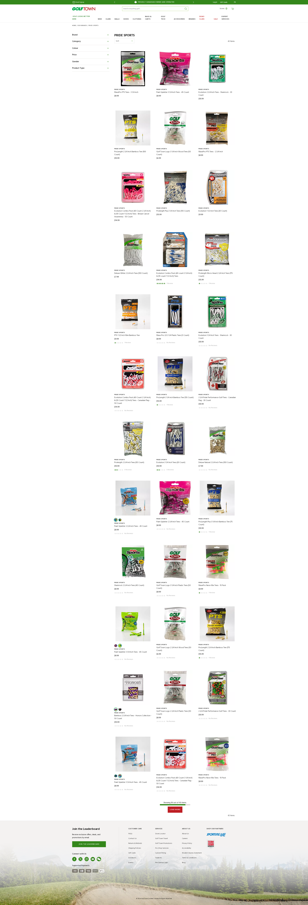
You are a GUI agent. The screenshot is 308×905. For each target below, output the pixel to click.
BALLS (117, 19)
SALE (216, 19)
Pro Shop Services (162, 848)
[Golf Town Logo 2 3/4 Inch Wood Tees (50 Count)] (175, 623)
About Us (185, 833)
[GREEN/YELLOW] (120, 646)
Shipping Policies (134, 848)
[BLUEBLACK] (120, 520)
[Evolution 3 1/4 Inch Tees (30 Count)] (175, 438)
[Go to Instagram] (86, 859)
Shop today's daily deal (154, 2)
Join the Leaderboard (89, 844)
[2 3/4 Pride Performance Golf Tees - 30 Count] (217, 687)
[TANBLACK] (120, 709)
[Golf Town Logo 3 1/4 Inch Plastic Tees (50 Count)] (175, 561)
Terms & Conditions (189, 857)
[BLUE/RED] (116, 646)
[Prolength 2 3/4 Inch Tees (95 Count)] (133, 438)
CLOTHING (137, 19)
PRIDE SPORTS (94, 25)
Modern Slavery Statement (192, 853)
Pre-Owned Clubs (161, 862)
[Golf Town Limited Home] (83, 9)
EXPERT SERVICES (225, 17)
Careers (185, 838)
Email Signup (79, 2)
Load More (175, 809)
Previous (114, 2)
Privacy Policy (187, 843)
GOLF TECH (163, 17)
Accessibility (186, 848)
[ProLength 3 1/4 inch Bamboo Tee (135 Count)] (175, 373)
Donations (132, 857)
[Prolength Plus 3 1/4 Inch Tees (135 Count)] (175, 187)
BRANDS (192, 19)
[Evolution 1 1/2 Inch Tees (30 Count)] (217, 187)
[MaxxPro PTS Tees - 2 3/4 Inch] (217, 128)
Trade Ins (158, 857)
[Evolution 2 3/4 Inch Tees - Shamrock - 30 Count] (217, 68)
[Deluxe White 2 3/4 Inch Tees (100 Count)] (133, 249)
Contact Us (132, 838)
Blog (183, 862)
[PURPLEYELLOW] (116, 709)
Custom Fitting (160, 853)
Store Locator (160, 833)
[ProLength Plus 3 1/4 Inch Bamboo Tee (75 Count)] (217, 498)
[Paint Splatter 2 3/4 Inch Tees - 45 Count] (133, 498)
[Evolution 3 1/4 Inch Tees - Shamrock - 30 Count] (217, 311)
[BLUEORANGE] (116, 520)
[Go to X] (80, 859)
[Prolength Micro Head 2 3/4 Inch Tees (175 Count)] (217, 249)
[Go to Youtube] (93, 859)
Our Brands (82, 25)
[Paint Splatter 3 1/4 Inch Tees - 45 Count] (175, 68)
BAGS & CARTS (148, 17)
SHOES (126, 19)
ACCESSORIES (179, 19)
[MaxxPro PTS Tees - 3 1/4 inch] (133, 68)
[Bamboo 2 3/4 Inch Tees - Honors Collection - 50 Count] (133, 687)
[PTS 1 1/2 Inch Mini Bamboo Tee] (133, 311)
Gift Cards (223, 2)
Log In (215, 2)
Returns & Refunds (135, 843)
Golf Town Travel (161, 838)
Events (130, 862)
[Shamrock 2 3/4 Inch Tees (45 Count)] (133, 561)
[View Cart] (233, 8)
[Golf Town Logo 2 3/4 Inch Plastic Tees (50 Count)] (175, 687)
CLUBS (108, 19)
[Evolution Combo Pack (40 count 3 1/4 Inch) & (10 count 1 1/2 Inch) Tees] (175, 249)
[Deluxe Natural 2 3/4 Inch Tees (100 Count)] (217, 438)
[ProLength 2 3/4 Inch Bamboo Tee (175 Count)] (217, 623)
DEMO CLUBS (202, 17)
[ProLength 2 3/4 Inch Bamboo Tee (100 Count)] (133, 128)
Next (194, 2)
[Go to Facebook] (74, 859)
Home (74, 25)
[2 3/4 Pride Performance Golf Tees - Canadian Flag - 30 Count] (217, 373)
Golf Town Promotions (163, 843)
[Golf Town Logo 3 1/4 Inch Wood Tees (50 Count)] (175, 128)
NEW (100, 19)
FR (235, 2)
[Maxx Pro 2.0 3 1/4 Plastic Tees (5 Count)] (175, 311)
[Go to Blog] (105, 859)
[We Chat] (99, 859)
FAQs (130, 833)
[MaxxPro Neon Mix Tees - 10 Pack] (217, 561)
